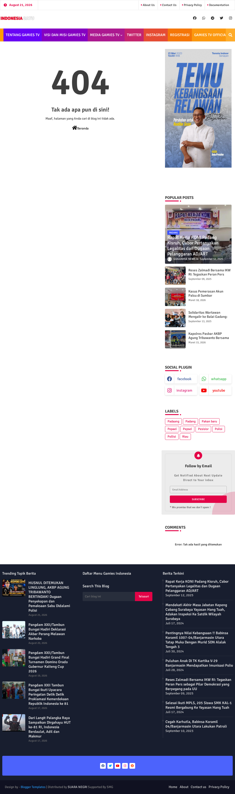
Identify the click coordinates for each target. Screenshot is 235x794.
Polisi (218, 429)
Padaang (173, 421)
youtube (219, 390)
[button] (230, 35)
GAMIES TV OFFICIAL (211, 35)
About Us (148, 5)
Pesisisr (203, 429)
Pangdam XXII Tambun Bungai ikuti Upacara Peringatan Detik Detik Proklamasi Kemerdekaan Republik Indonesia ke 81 (48, 694)
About (184, 787)
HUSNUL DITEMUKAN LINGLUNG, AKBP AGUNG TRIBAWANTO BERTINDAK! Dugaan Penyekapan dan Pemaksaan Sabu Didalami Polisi (49, 597)
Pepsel (187, 429)
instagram (184, 390)
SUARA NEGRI (77, 787)
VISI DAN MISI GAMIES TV (64, 35)
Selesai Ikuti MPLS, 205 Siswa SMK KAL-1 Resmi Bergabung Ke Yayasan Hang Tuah (198, 705)
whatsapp (218, 379)
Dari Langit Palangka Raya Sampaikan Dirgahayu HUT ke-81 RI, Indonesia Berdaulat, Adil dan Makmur (49, 727)
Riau (185, 437)
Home (173, 787)
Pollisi (172, 437)
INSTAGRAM (155, 35)
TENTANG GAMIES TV (22, 35)
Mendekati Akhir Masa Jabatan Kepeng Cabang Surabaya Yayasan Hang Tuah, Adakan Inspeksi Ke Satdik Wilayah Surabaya (196, 612)
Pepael (172, 429)
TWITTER (134, 35)
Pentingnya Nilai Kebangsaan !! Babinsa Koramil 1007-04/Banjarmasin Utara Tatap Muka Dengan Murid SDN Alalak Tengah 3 (196, 640)
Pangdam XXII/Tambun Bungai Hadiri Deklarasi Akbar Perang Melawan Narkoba (47, 631)
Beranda (83, 128)
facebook (184, 379)
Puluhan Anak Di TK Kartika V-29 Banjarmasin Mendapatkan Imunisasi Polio (199, 663)
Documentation (218, 5)
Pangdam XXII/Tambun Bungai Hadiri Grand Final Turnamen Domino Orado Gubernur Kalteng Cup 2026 (48, 662)
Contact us (168, 5)
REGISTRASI (180, 35)
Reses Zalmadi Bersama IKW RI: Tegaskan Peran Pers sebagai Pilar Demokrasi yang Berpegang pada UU (209, 276)
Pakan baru (209, 421)
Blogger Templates (33, 787)
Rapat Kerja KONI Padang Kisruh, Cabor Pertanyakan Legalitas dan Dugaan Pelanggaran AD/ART (197, 586)
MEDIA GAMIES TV (104, 35)
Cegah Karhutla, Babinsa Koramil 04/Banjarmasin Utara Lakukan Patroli (196, 724)
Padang (190, 421)
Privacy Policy (192, 5)
